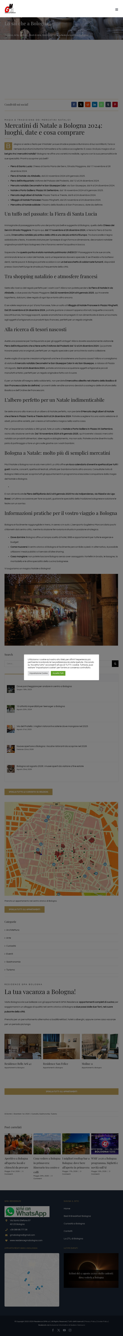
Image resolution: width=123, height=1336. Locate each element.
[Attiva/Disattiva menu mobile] (116, 9)
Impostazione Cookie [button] (39, 673)
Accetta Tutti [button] (58, 673)
